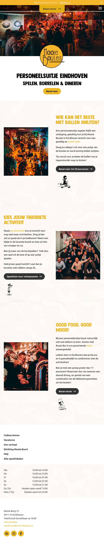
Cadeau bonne (12, 435)
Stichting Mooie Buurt (16, 449)
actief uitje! (74, 141)
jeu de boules (18, 230)
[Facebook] (21, 533)
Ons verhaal (10, 444)
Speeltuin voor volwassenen (22, 276)
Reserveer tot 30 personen (74, 169)
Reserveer (52, 91)
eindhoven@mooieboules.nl (18, 525)
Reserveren (65, 391)
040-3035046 (10, 522)
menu (89, 345)
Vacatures (9, 440)
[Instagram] (14, 533)
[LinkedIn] (7, 533)
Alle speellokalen (13, 458)
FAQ (6, 454)
